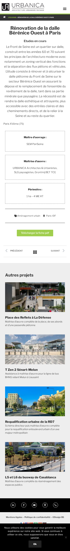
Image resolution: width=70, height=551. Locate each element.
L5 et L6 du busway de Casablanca (30, 477)
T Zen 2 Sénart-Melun (21, 369)
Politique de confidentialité (37, 517)
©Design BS (58, 517)
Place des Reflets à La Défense (28, 317)
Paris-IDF (51, 215)
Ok (35, 544)
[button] (65, 8)
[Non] (65, 537)
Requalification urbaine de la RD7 (29, 421)
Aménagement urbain (29, 215)
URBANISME (12, 17)
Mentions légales (14, 517)
